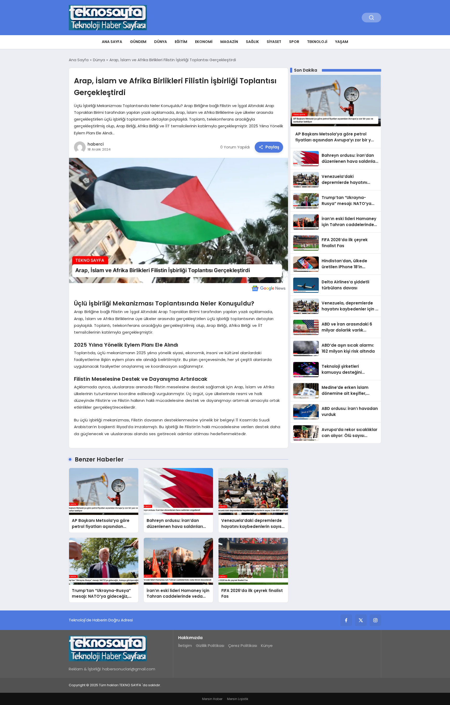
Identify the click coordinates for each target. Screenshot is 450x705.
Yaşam (341, 41)
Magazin (229, 41)
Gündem (138, 41)
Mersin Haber (212, 699)
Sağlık (252, 41)
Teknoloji (317, 41)
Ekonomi (204, 41)
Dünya (160, 41)
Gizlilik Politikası (210, 645)
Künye (267, 645)
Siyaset (274, 41)
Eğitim (181, 41)
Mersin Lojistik (237, 699)
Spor (294, 41)
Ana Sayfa (112, 41)
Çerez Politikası (242, 645)
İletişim (185, 645)
